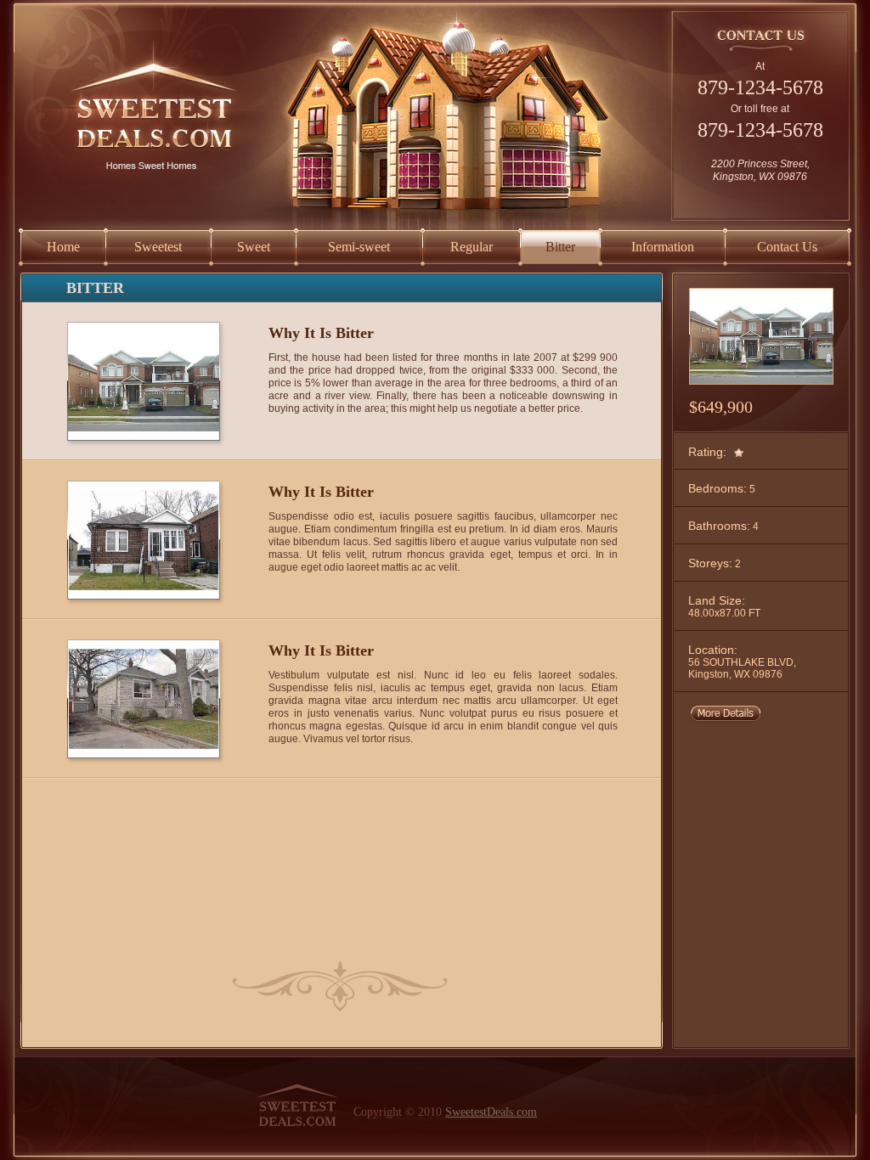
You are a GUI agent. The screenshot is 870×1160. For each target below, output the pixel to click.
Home (63, 246)
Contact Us (787, 246)
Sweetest (158, 246)
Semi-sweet (359, 246)
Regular (471, 246)
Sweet (253, 246)
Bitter (560, 246)
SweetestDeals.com (491, 1112)
